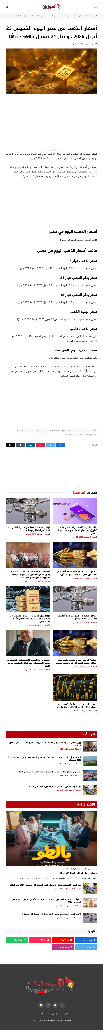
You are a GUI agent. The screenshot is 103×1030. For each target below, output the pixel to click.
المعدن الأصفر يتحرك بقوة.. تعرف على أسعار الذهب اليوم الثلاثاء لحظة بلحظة (76, 706)
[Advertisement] (51, 121)
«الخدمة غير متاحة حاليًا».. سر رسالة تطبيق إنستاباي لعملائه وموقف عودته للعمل (77, 530)
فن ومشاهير (92, 869)
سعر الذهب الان (41, 430)
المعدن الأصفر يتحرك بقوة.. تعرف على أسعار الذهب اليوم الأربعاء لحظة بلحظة (76, 661)
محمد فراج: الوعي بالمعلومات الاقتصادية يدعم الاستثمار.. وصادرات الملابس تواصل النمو (28, 663)
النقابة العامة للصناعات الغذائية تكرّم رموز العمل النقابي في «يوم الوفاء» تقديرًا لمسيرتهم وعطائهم (30, 574)
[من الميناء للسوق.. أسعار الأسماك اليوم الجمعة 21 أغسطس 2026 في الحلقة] (90, 888)
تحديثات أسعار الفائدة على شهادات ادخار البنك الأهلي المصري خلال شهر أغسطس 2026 (46, 901)
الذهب (76, 430)
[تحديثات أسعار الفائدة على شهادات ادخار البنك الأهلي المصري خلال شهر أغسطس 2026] (90, 903)
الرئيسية (65, 1014)
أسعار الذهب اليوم (89, 430)
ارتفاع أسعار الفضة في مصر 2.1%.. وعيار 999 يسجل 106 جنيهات (29, 529)
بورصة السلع (66, 430)
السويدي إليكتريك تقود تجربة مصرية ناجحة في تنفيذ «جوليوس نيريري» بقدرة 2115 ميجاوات (44, 758)
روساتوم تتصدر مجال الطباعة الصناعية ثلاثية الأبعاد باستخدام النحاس (49, 772)
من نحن (55, 1014)
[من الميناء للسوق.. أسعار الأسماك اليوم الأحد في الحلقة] (90, 790)
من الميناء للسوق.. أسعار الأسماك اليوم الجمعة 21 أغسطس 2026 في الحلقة (45, 885)
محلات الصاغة (71, 434)
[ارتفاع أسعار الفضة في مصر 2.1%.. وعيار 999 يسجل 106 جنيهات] (28, 511)
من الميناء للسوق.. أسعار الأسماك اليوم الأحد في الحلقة (54, 786)
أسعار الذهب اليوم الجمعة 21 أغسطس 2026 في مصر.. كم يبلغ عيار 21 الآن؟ (76, 573)
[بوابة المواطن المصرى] (51, 6)
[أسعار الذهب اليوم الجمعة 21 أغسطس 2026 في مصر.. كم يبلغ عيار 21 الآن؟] (75, 555)
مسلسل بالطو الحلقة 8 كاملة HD (77, 873)
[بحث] (7, 7)
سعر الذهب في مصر (24, 430)
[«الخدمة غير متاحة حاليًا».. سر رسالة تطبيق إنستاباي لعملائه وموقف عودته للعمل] (75, 511)
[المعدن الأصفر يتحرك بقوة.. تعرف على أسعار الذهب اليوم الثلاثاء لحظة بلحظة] (75, 687)
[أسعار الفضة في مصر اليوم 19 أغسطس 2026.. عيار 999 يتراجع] (75, 599)
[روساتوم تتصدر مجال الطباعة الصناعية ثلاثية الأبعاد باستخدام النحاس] (90, 775)
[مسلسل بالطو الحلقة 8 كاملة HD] (51, 838)
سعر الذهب (54, 430)
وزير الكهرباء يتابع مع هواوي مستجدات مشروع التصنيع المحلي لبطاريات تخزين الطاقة (44, 744)
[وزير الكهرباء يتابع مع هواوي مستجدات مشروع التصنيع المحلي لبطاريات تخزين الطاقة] (90, 746)
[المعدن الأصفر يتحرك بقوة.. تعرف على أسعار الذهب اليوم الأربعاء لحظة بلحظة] (75, 643)
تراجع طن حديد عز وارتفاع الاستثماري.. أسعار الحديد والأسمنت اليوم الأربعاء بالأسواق (30, 618)
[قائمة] (95, 7)
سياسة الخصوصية (42, 1014)
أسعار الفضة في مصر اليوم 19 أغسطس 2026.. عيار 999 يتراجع (76, 617)
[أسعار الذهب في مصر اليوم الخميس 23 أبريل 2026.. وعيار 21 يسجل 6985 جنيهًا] (51, 71)
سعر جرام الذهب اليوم (88, 434)
